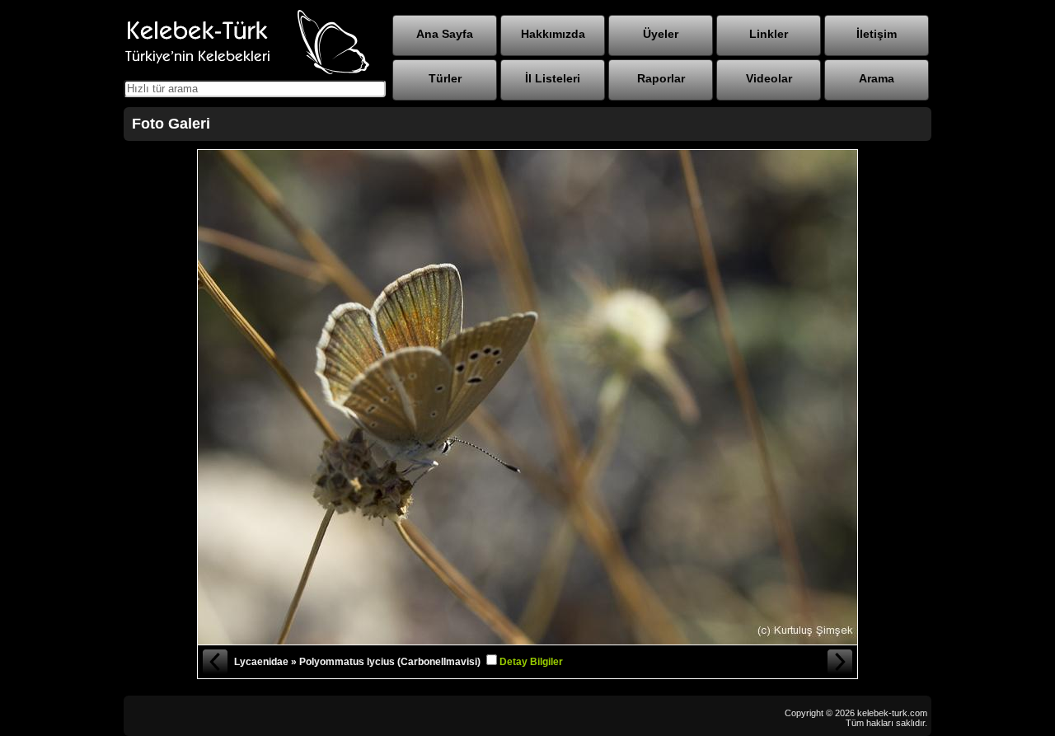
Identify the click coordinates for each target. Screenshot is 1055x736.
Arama (876, 78)
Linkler (768, 33)
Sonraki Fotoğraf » (841, 662)
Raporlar (661, 78)
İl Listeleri (552, 78)
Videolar (769, 78)
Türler (445, 78)
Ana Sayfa (444, 33)
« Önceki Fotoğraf (214, 662)
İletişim (876, 33)
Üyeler (660, 33)
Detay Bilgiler (531, 662)
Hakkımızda (553, 33)
